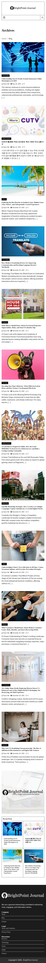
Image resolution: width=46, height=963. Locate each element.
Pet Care (4, 383)
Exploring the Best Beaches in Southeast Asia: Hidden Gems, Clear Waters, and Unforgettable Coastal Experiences (12, 869)
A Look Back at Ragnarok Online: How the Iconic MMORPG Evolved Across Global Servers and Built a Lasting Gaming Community (20, 449)
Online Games (6, 138)
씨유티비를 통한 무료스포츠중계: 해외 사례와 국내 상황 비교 (33, 840)
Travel (4, 199)
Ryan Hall (6, 84)
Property (4, 322)
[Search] (42, 17)
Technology (5, 75)
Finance (4, 624)
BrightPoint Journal (30, 960)
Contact (4, 921)
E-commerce (6, 685)
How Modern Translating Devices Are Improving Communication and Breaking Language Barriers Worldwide (19, 265)
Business (5, 745)
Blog (3, 918)
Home (3, 914)
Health (4, 564)
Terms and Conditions (8, 928)
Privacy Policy (6, 932)
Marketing (5, 503)
